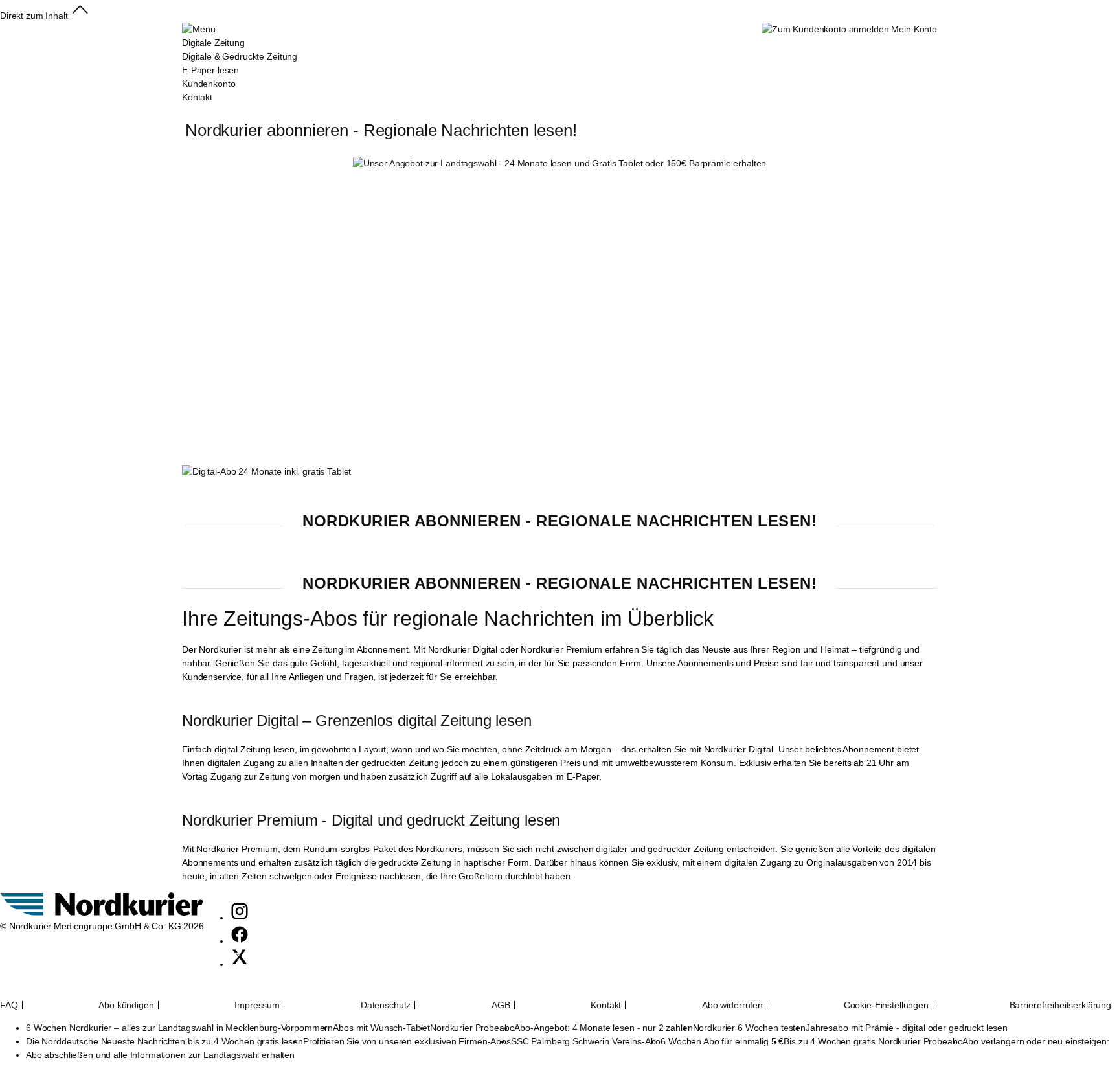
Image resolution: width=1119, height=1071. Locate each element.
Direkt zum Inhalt (34, 15)
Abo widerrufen (732, 1005)
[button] (80, 15)
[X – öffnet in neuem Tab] (239, 964)
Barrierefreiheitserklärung (1060, 1005)
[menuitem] (239, 63)
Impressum (257, 1005)
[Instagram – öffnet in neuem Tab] (239, 917)
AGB (501, 1005)
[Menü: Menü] (198, 29)
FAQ (9, 1005)
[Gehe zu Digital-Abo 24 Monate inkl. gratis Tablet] (266, 471)
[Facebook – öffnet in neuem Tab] (239, 941)
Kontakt (606, 1005)
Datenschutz (386, 1005)
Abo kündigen (125, 1005)
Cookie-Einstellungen (886, 1005)
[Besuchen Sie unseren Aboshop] (102, 912)
